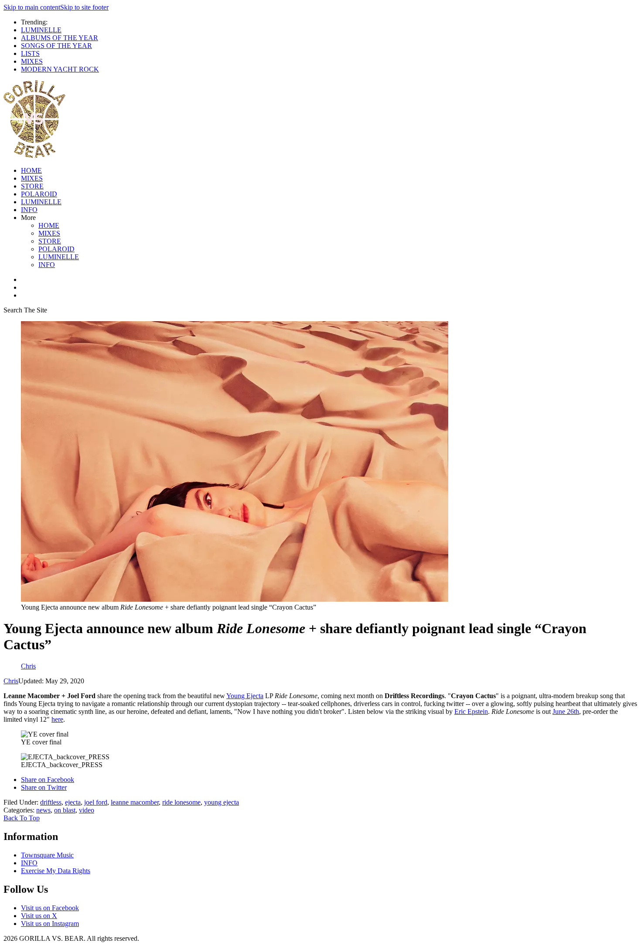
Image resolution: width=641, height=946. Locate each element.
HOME (31, 170)
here (57, 719)
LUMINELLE (41, 30)
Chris (10, 681)
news (43, 810)
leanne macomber (135, 802)
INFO (29, 209)
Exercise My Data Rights (55, 870)
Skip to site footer (84, 7)
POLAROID (39, 194)
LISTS (30, 53)
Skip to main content (31, 7)
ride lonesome (181, 802)
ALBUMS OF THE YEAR (59, 37)
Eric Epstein (471, 711)
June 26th (565, 711)
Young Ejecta (244, 695)
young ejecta (221, 802)
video (86, 810)
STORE (32, 186)
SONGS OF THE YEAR (56, 45)
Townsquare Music (47, 855)
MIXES (32, 61)
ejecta (73, 802)
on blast (64, 810)
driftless (50, 802)
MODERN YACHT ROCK (60, 69)
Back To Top (21, 818)
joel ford (95, 802)
